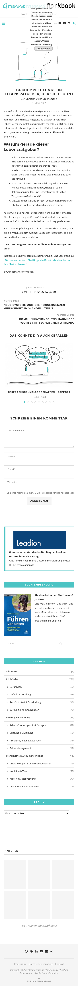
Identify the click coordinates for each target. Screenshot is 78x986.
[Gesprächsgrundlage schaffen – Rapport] (39, 365)
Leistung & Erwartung (42, 732)
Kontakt (59, 964)
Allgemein (40, 671)
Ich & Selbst (40, 679)
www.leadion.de (25, 565)
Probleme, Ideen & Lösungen (42, 740)
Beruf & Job (42, 686)
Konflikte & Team (42, 771)
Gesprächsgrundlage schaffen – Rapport (39, 392)
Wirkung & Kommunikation (42, 709)
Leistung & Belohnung (40, 717)
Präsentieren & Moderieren (42, 786)
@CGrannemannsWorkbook (39, 926)
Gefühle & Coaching (42, 694)
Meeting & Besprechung (42, 778)
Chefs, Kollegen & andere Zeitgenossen (42, 763)
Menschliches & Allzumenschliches (40, 755)
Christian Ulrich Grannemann (41, 98)
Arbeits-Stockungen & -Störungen (42, 725)
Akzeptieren (43, 48)
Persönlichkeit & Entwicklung (42, 702)
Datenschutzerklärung (41, 964)
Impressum (20, 964)
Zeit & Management (42, 748)
